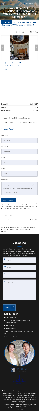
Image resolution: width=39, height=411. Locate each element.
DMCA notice (19, 409)
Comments (4, 180)
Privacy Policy (23, 401)
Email (3, 157)
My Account (29, 3)
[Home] (7, 2)
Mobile (3, 168)
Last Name (4, 146)
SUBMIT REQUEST (8, 200)
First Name (4, 135)
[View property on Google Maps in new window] (19, 82)
